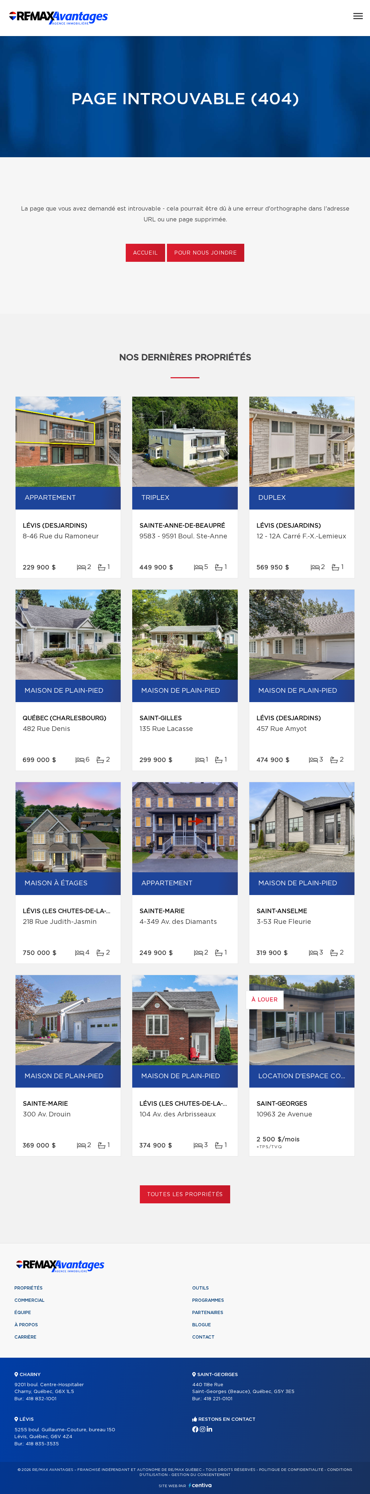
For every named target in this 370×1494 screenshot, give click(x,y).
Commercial (29, 1300)
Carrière (25, 1337)
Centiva (200, 1485)
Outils (200, 1288)
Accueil (145, 253)
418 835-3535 (42, 1444)
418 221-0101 (217, 1399)
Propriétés (28, 1288)
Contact (203, 1337)
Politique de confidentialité (291, 1470)
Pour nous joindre (205, 253)
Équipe (22, 1312)
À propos (26, 1325)
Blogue (201, 1325)
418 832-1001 (41, 1399)
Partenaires (207, 1312)
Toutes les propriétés (185, 1194)
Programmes (208, 1300)
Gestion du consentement (201, 1475)
